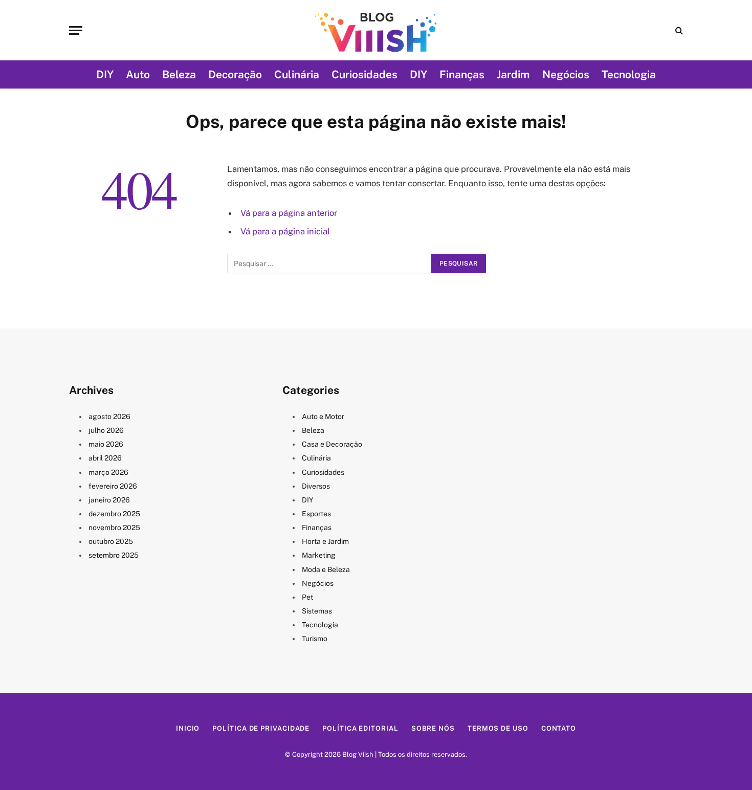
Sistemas (317, 611)
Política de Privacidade (260, 728)
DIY (105, 74)
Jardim (513, 74)
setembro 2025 (114, 555)
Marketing (319, 555)
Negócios (565, 74)
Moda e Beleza (326, 569)
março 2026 (108, 472)
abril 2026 (105, 458)
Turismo (314, 638)
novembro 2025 (114, 527)
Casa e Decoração (332, 444)
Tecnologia (629, 74)
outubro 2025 (111, 541)
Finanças (461, 74)
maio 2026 (106, 444)
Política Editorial (360, 728)
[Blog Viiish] (376, 30)
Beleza (179, 74)
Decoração (235, 74)
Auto (138, 74)
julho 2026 (106, 430)
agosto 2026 (109, 416)
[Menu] (75, 30)
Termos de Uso (498, 728)
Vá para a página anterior (288, 213)
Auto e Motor (323, 416)
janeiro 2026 (109, 500)
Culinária (296, 74)
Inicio (188, 728)
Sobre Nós (433, 728)
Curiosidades (364, 74)
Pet (307, 597)
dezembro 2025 (114, 514)
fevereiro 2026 (113, 486)
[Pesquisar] (678, 30)
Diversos (316, 486)
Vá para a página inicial (285, 231)
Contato (558, 728)
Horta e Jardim (325, 541)
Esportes (316, 514)
